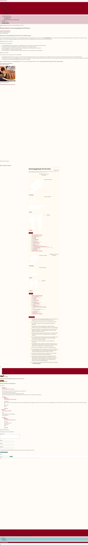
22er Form (4, 368)
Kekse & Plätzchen (5, 6)
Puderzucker (35, 248)
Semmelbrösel (36, 296)
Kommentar (2, 433)
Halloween (6, 12)
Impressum (4, 539)
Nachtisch (3, 20)
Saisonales (4, 8)
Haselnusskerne (34, 249)
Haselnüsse (36, 241)
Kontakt (3, 537)
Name (1, 440)
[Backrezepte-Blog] (3, 0)
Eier (35, 240)
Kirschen (3, 372)
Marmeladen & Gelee (8, 17)
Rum (34, 244)
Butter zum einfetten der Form (37, 234)
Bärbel (5, 398)
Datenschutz (4, 540)
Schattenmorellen (37, 247)
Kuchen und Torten (7, 30)
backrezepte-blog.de (4, 542)
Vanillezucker (36, 239)
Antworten (4, 396)
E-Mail (1, 443)
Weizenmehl (36, 245)
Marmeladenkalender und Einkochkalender (11, 19)
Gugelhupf (4, 369)
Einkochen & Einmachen (6, 15)
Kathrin (3, 387)
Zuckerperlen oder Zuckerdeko (37, 250)
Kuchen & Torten (5, 2)
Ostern (5, 11)
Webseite (1, 446)
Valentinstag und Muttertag (9, 10)
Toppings (3, 5)
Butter (35, 237)
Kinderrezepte (4, 7)
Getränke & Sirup (7, 18)
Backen (2, 30)
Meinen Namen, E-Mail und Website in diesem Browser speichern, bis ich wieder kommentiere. (17, 450)
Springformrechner (5, 22)
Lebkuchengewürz (36, 242)
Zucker (35, 238)
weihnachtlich (4, 373)
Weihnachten (6, 13)
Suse (3, 409)
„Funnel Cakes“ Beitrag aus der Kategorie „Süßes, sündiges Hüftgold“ (51, 61)
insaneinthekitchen (16, 61)
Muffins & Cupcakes (5, 3)
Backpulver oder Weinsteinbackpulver (39, 246)
